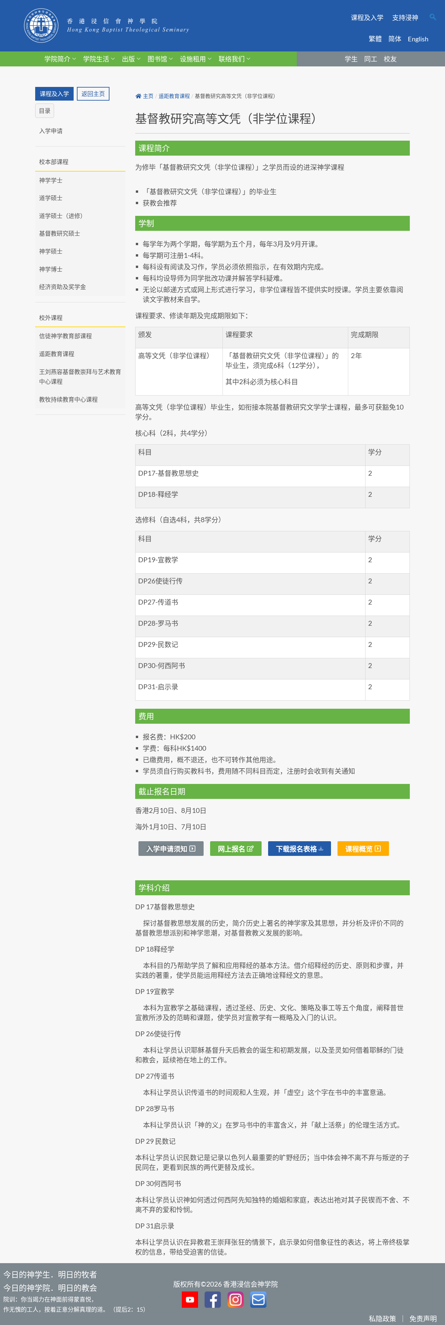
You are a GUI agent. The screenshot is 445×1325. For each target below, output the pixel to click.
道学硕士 (51, 198)
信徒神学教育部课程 (65, 336)
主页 (148, 96)
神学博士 (51, 269)
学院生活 (96, 59)
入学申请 (51, 130)
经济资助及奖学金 (62, 286)
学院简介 (57, 59)
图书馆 (157, 59)
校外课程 (51, 317)
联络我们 (232, 59)
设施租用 (193, 59)
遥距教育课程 (56, 353)
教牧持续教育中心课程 (68, 399)
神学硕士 (51, 251)
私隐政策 (382, 1318)
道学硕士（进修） (62, 215)
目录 (44, 110)
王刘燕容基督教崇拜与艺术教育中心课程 (80, 376)
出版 (128, 59)
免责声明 (423, 1318)
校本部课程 (53, 161)
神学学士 (51, 180)
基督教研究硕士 (59, 233)
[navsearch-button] (432, 17)
